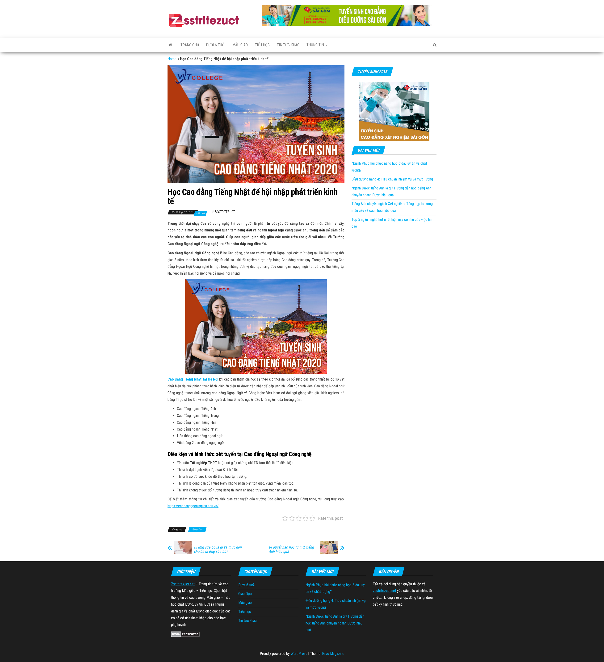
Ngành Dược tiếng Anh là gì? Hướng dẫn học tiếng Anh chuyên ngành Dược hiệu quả (335, 623)
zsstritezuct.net (384, 590)
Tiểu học (262, 45)
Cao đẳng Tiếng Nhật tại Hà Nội (193, 379)
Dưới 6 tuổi (215, 45)
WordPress (299, 653)
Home (172, 59)
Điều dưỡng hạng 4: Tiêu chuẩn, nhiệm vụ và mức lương (392, 179)
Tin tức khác (288, 45)
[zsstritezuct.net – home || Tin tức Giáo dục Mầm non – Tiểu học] (170, 45)
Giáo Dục (197, 529)
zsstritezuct (224, 212)
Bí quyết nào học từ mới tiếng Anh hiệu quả (291, 549)
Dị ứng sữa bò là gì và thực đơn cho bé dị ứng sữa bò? (218, 549)
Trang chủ (189, 45)
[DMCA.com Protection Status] (185, 634)
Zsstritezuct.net (183, 584)
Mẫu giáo (240, 45)
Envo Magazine (333, 653)
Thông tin (315, 45)
